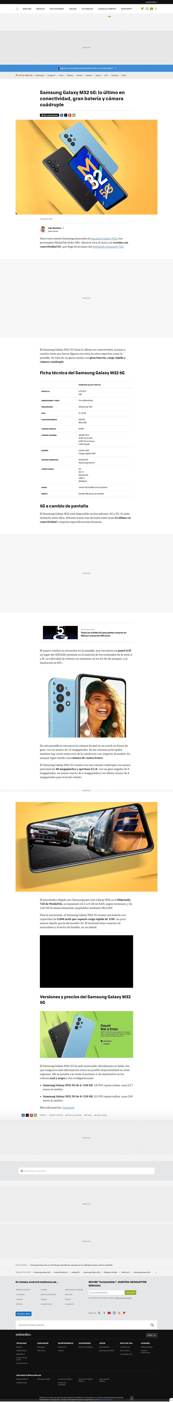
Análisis (44, 1289)
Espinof (61, 1350)
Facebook (61, 115)
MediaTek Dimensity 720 (108, 246)
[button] (56, 227)
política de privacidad (122, 1298)
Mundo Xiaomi (22, 1363)
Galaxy (89, 1115)
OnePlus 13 (125, 1272)
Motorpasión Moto (106, 1350)
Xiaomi (98, 75)
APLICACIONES (57, 8)
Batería (89, 75)
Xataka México (22, 1379)
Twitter (155, 8)
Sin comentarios (51, 115)
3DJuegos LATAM (43, 1379)
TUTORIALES (87, 8)
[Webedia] (151, 2)
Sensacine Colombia (62, 1383)
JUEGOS (72, 8)
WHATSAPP (126, 8)
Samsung (68, 1107)
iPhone (79, 75)
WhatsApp (40, 75)
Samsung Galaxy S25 (42, 1272)
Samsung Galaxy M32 (104, 238)
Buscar (152, 1325)
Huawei (19, 1299)
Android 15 (76, 1272)
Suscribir (130, 1292)
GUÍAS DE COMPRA (107, 8)
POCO (124, 75)
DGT (106, 75)
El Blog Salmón (147, 1347)
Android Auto (46, 1304)
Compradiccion (126, 1354)
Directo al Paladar (86, 1347)
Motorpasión (104, 1347)
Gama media (101, 1115)
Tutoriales (20, 1294)
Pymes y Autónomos (145, 1351)
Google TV (51, 75)
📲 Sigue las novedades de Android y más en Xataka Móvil (85, 68)
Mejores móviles (111, 1272)
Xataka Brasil (21, 1382)
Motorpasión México (104, 1380)
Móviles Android (56, 1115)
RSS (119, 1312)
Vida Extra (41, 1350)
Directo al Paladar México (86, 1380)
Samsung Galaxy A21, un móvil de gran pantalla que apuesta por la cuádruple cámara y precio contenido (72, 1265)
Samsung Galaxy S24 (142, 1272)
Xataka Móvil (21, 1350)
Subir (149, 1335)
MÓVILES (40, 8)
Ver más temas (23, 1314)
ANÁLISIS (27, 8)
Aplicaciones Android (74, 1289)
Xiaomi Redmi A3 (61, 1272)
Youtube (151, 8)
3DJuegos (41, 1347)
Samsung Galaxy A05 (92, 1272)
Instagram (147, 8)
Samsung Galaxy (74, 1115)
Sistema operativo (48, 1294)
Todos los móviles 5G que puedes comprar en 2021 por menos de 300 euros (104, 634)
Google (44, 1299)
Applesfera (20, 1354)
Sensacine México (65, 1379)
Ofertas (70, 75)
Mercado (68, 1294)
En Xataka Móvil (89, 629)
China (61, 75)
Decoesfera (124, 1350)
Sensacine (62, 1347)
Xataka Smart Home (21, 1358)
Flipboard (142, 8)
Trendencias (125, 1347)
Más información (105, 1399)
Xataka (19, 1347)
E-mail (73, 115)
